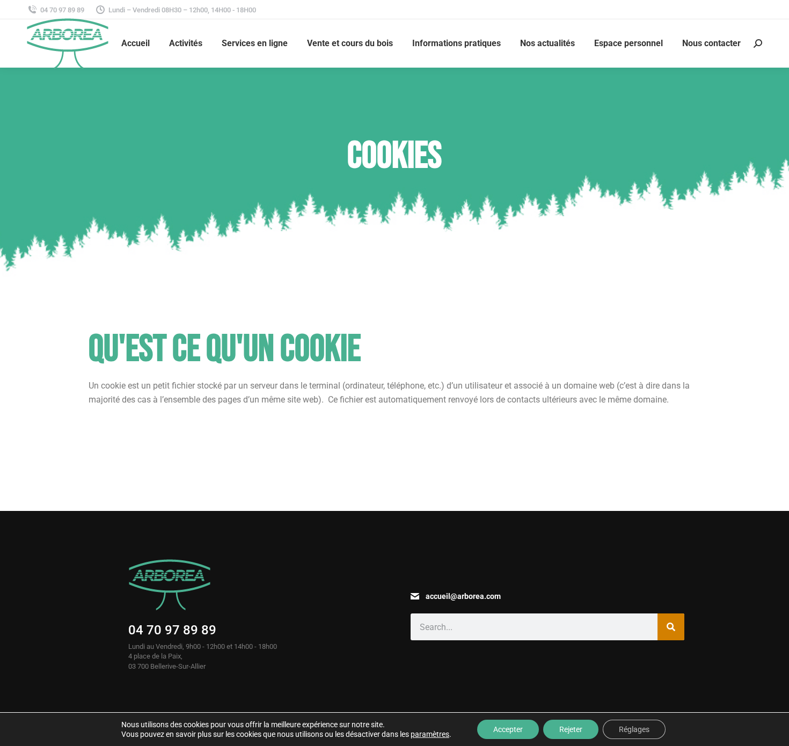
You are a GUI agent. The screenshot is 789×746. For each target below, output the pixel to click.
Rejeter (570, 729)
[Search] (671, 626)
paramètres (430, 734)
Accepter (508, 729)
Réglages (634, 729)
